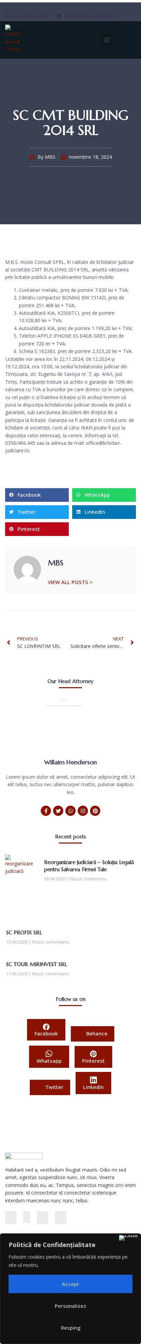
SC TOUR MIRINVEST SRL (36, 964)
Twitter (53, 1087)
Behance (96, 1033)
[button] (107, 40)
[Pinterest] (95, 811)
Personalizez (70, 1305)
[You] (60, 1217)
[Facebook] (26, 1217)
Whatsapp (49, 1060)
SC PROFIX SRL (24, 932)
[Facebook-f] (46, 811)
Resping (70, 1327)
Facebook (46, 1033)
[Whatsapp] (70, 811)
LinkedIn (93, 1087)
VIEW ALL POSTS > (70, 582)
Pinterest (93, 1060)
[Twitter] (58, 811)
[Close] (128, 1238)
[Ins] (10, 1217)
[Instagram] (83, 811)
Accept (70, 1284)
